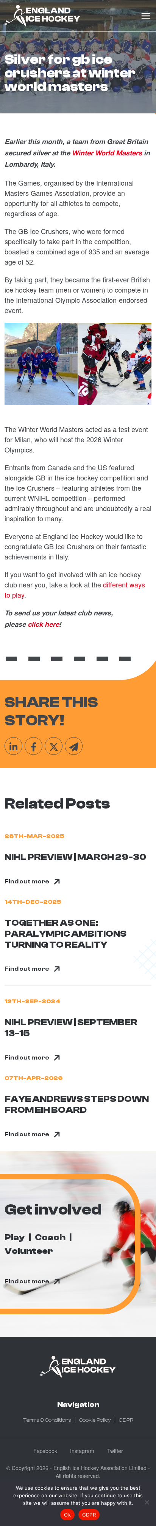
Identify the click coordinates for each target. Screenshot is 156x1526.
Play (15, 1237)
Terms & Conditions (47, 1420)
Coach (50, 1237)
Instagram (82, 1451)
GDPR (126, 1420)
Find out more (27, 881)
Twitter (115, 1451)
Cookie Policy (95, 1420)
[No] (146, 1502)
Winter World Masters (107, 153)
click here (43, 625)
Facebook (45, 1451)
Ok (67, 1515)
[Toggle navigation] (145, 16)
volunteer (29, 1251)
